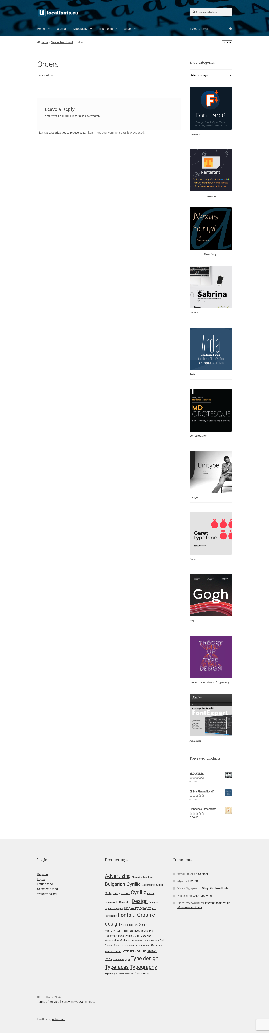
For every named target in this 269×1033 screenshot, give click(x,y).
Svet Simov (118, 959)
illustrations (141, 930)
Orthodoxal (144, 945)
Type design (144, 958)
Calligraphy (112, 893)
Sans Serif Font (113, 951)
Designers (154, 902)
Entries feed (45, 884)
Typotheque (111, 973)
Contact (203, 874)
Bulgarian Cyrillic (123, 884)
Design (140, 901)
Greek (143, 924)
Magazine (146, 936)
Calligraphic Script (152, 884)
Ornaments (131, 945)
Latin (136, 935)
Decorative (125, 902)
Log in (41, 879)
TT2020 (193, 881)
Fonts (124, 915)
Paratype (157, 945)
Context (125, 893)
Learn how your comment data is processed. (116, 132)
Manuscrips (112, 940)
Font (154, 908)
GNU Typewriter (203, 895)
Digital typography (114, 908)
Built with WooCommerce (78, 1001)
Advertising (118, 876)
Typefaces (117, 967)
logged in (68, 116)
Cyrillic (138, 892)
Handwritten (113, 930)
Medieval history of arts (147, 940)
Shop (127, 28)
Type (127, 959)
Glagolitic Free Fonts (215, 888)
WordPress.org (47, 894)
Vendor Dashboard (62, 42)
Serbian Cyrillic (134, 951)
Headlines (128, 931)
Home (41, 28)
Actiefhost (58, 1019)
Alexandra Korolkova (142, 877)
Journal (61, 28)
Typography (79, 28)
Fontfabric (111, 915)
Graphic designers (129, 925)
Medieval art (127, 940)
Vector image (142, 973)
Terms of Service (48, 1001)
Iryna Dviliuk (125, 935)
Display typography (137, 908)
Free (134, 916)
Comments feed (47, 889)
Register (42, 874)
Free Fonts (106, 28)
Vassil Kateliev (125, 973)
